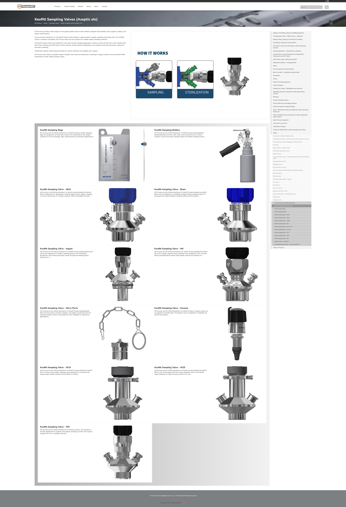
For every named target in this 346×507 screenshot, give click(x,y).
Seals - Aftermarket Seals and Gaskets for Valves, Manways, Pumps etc (291, 110)
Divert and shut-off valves (279, 167)
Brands (80, 6)
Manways (276, 97)
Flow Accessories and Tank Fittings (283, 69)
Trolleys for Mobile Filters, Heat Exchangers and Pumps (289, 129)
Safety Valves (276, 197)
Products (57, 6)
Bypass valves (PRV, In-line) (280, 191)
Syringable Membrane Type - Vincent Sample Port (287, 244)
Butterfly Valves (277, 153)
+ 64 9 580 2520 (154, 495)
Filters (275, 66)
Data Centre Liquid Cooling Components (285, 59)
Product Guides (69, 6)
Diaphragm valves (277, 164)
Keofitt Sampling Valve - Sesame (282, 229)
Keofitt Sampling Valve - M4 (281, 223)
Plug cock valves (277, 188)
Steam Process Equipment (281, 120)
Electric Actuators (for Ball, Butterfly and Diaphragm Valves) (288, 170)
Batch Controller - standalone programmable (286, 72)
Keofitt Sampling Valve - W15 (281, 232)
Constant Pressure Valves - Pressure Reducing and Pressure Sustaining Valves (291, 157)
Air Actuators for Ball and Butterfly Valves (283, 136)
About (89, 6)
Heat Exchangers (278, 85)
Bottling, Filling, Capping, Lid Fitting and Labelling (287, 39)
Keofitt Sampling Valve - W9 (281, 238)
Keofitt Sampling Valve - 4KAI (281, 214)
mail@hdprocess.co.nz (167, 495)
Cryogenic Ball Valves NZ (279, 161)
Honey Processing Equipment (281, 82)
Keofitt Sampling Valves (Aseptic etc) (283, 205)
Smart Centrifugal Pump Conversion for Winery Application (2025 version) (290, 115)
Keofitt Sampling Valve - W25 (281, 235)
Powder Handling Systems (281, 100)
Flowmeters (276, 75)
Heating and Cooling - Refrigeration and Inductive (287, 88)
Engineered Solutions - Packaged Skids (284, 62)
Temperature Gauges (279, 126)
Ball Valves (276, 145)
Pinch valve (276, 182)
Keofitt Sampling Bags (280, 208)
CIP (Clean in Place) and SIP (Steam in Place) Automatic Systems (289, 46)
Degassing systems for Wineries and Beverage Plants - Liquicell (289, 92)
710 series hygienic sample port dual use (284, 203)
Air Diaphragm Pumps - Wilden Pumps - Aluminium (288, 36)
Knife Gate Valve (277, 173)
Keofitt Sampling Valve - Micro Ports (283, 226)
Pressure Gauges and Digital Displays (284, 106)
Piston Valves (276, 185)
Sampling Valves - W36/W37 (281, 241)
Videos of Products (278, 247)
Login (184, 502)
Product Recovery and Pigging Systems (285, 103)
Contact (104, 6)
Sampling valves (54, 23)
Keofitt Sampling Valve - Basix (282, 217)
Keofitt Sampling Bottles (280, 211)
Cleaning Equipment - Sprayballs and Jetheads (287, 51)
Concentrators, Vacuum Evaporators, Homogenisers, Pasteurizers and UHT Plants (288, 55)
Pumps (275, 78)
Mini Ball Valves (277, 176)
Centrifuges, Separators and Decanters (284, 42)
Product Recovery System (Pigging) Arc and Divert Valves (287, 142)
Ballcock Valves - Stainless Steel (281, 148)
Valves (45, 23)
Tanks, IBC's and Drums (280, 123)
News (96, 6)
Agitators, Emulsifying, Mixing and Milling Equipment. (288, 33)
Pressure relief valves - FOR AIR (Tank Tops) (284, 194)
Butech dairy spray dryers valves (281, 150)
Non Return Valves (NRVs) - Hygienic (282, 179)
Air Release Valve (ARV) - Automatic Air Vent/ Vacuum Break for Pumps (291, 139)
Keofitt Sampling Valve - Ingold (282, 220)
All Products (38, 23)
